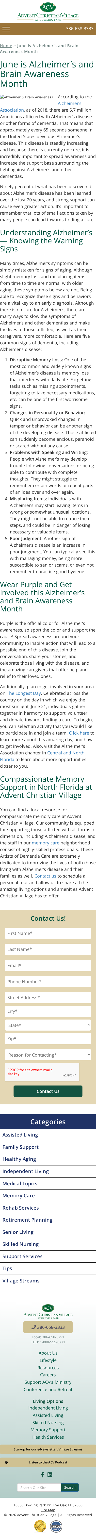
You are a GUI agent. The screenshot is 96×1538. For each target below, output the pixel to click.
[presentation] (42, 1072)
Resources (48, 1367)
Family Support (20, 1147)
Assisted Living (20, 1134)
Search (70, 1487)
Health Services (48, 1437)
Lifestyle (48, 1360)
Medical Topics (19, 1183)
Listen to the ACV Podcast (48, 1462)
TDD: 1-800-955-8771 (48, 1342)
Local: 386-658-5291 (48, 1337)
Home (6, 45)
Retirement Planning (27, 1219)
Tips (7, 1268)
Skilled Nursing (20, 1244)
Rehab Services (20, 1207)
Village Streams (21, 1280)
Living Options (48, 1401)
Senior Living (17, 1232)
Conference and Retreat (48, 1389)
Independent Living (25, 1171)
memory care (45, 843)
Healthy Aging (19, 1159)
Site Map (48, 1510)
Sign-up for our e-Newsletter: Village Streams (48, 1449)
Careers (48, 1375)
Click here (79, 733)
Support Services (22, 1256)
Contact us (45, 876)
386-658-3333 (80, 28)
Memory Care (18, 1195)
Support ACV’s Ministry (48, 1382)
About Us (48, 1353)
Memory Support (48, 1430)
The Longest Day (24, 693)
